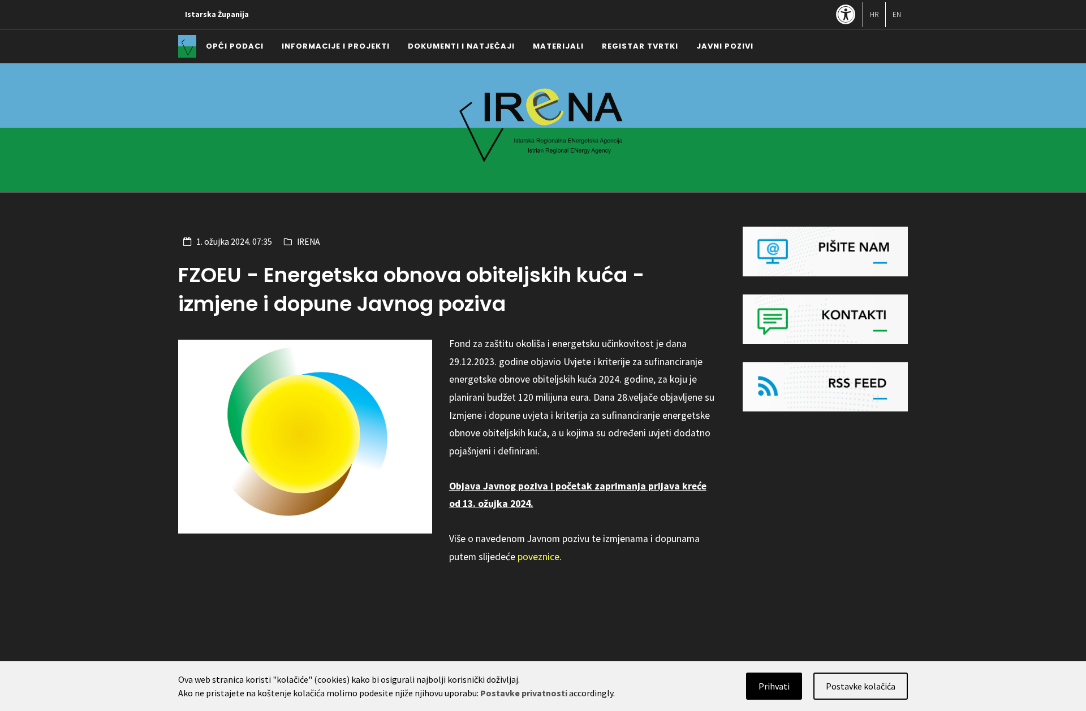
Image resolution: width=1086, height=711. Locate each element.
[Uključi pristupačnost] (846, 15)
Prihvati (774, 686)
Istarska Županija (217, 14)
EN (897, 14)
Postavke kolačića (860, 686)
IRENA (308, 241)
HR (874, 14)
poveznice (538, 556)
